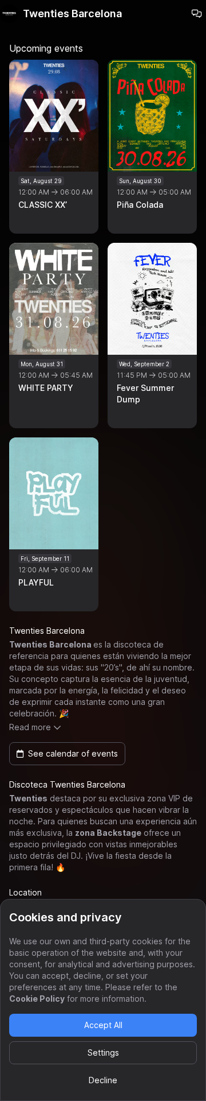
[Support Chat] (197, 14)
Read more (30, 727)
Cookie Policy (37, 998)
